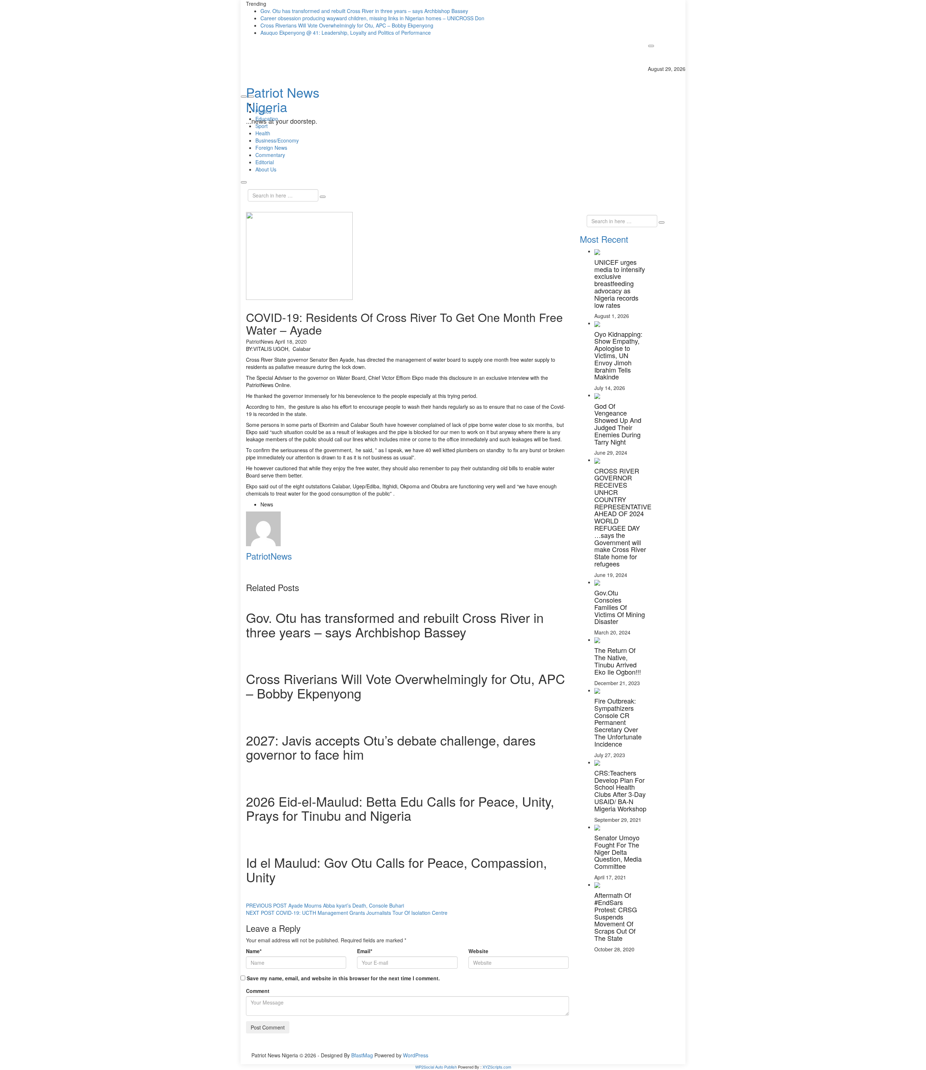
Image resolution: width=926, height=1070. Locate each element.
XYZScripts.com (497, 1067)
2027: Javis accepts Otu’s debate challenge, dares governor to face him (391, 747)
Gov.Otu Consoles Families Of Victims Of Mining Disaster (619, 607)
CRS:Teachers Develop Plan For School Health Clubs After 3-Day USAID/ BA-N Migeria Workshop (620, 790)
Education (266, 118)
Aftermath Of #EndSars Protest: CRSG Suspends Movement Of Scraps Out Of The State (615, 916)
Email (364, 951)
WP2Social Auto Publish (436, 1067)
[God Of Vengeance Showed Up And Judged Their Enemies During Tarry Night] (597, 395)
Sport (261, 125)
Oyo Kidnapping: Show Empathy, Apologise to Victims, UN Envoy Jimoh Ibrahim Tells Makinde (618, 355)
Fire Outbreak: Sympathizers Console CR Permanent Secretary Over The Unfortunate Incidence (618, 722)
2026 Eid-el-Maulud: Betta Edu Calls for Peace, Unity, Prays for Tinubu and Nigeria (400, 808)
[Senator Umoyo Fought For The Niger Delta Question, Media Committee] (597, 827)
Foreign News (271, 147)
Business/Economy (277, 140)
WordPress (415, 1055)
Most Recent (604, 239)
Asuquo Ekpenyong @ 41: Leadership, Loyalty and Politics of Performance (345, 32)
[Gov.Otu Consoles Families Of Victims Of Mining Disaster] (597, 582)
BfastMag (362, 1055)
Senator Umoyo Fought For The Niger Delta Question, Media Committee (618, 852)
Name (254, 951)
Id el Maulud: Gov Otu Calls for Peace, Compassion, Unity (396, 869)
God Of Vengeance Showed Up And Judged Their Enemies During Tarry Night (617, 423)
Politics (263, 111)
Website (478, 951)
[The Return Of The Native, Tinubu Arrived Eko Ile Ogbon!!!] (597, 639)
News (266, 504)
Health (262, 133)
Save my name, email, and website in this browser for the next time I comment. (343, 978)
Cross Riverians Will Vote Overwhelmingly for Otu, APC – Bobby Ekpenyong (346, 25)
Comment (257, 990)
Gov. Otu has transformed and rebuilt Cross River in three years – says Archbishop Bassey (364, 10)
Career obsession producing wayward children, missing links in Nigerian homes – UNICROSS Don (372, 18)
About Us (265, 169)
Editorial (264, 162)
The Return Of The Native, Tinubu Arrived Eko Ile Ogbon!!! (617, 660)
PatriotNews (259, 341)
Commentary (270, 154)
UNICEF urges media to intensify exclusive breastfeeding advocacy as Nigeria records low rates (619, 283)
